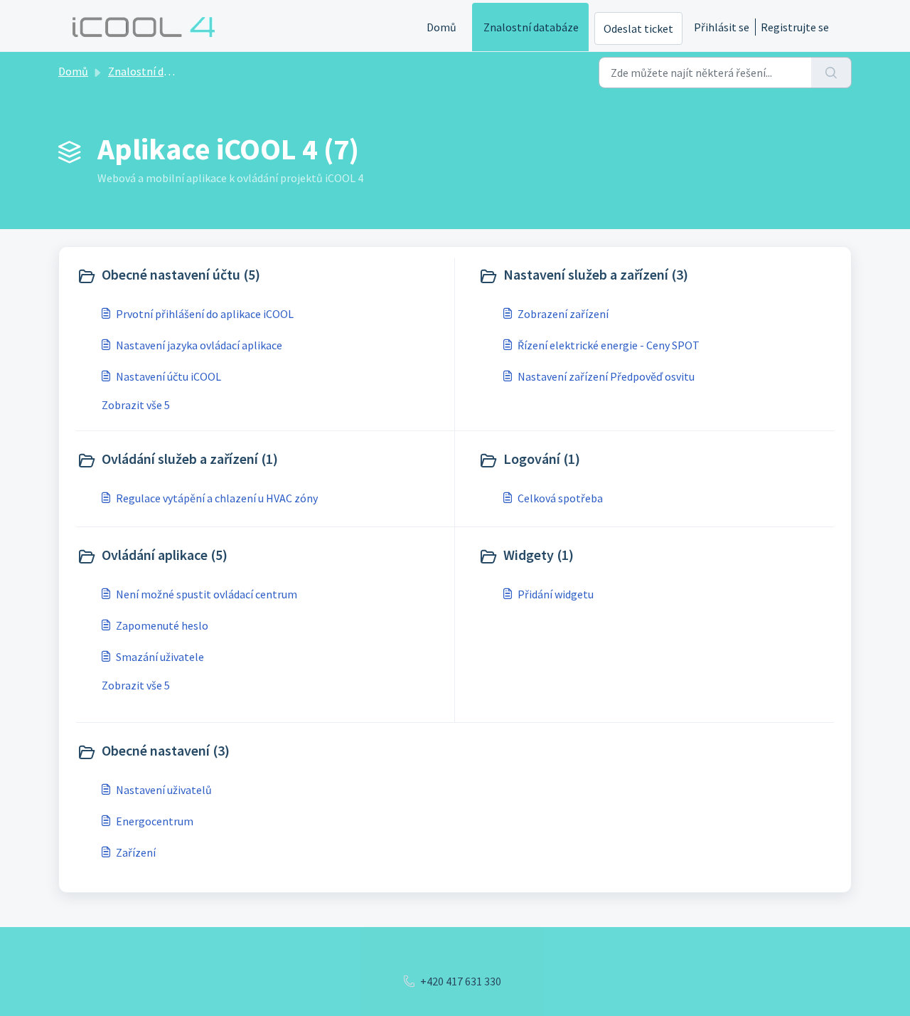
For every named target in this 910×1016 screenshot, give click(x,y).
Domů (441, 27)
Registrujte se (795, 27)
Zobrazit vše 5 (136, 405)
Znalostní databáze (531, 27)
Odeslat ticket (638, 28)
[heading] (262, 276)
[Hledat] (831, 72)
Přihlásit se (721, 27)
